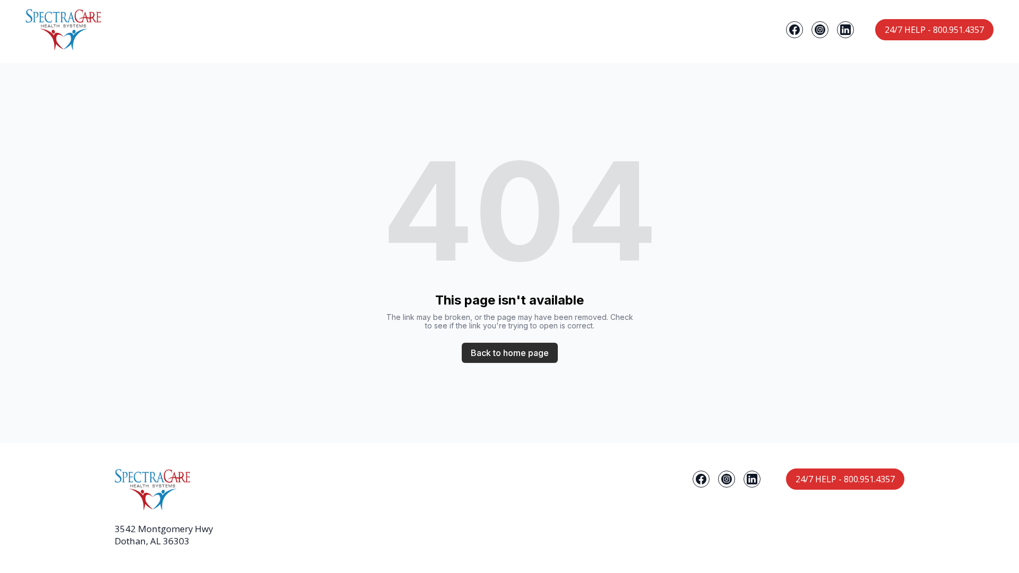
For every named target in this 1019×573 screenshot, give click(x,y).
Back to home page (510, 353)
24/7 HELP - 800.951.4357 (934, 30)
